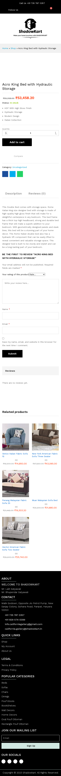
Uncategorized (19, 167)
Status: (5, 103)
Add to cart (17, 142)
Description (13, 193)
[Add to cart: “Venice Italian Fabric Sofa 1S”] (8, 448)
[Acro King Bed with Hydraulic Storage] (5, 174)
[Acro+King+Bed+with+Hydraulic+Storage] (13, 174)
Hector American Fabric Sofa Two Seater (14, 548)
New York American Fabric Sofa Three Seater (45, 455)
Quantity (5, 129)
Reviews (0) (37, 193)
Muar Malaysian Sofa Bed (44, 500)
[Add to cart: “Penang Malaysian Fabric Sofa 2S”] (8, 495)
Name (6, 309)
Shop (13, 48)
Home (5, 48)
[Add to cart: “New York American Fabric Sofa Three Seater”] (38, 448)
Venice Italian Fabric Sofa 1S (15, 455)
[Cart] (50, 9)
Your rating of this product (15, 274)
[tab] (13, 195)
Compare (18, 156)
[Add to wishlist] (4, 155)
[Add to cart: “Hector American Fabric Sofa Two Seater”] (8, 542)
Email (6, 324)
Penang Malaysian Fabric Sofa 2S (14, 501)
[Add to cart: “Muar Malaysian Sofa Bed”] (38, 495)
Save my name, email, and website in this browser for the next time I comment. (29, 343)
